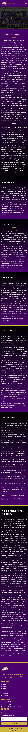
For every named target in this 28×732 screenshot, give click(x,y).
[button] (25, 3)
